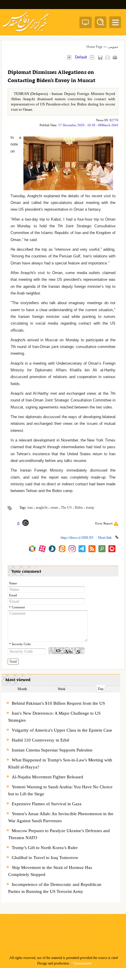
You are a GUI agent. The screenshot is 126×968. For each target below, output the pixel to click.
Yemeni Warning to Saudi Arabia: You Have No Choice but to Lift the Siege (60, 790)
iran (30, 507)
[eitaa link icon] (62, 548)
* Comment (17, 607)
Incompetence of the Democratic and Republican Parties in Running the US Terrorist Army (54, 888)
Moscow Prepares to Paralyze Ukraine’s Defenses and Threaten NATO (59, 834)
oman (54, 507)
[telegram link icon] (82, 548)
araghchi (41, 507)
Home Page (94, 47)
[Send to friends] (107, 57)
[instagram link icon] (72, 548)
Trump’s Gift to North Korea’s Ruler (45, 847)
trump (90, 507)
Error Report (104, 523)
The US (66, 507)
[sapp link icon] (52, 548)
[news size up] (69, 57)
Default (81, 57)
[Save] (100, 57)
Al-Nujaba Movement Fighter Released (47, 777)
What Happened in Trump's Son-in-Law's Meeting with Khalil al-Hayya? (60, 763)
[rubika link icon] (32, 548)
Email (13, 595)
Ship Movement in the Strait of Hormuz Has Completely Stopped (50, 871)
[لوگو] (25, 32)
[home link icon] (111, 548)
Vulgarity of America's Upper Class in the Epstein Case (62, 730)
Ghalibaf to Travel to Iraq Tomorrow (45, 857)
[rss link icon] (92, 548)
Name (13, 583)
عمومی (113, 47)
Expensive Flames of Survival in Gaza (46, 803)
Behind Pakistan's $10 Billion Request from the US (58, 703)
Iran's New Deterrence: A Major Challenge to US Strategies (54, 717)
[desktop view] (85, 23)
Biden (79, 507)
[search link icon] (101, 548)
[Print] (114, 57)
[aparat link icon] (42, 548)
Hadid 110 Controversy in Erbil (40, 740)
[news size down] (92, 57)
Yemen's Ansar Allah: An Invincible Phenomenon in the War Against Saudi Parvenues (60, 817)
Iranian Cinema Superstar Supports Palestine (52, 750)
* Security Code (20, 644)
